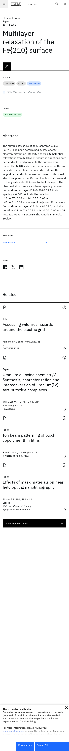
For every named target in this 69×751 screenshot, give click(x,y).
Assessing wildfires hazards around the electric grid (28, 327)
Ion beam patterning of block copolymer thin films (29, 438)
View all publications (16, 523)
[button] (66, 707)
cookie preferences (13, 730)
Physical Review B (12, 18)
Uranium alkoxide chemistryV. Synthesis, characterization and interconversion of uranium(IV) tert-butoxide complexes (31, 382)
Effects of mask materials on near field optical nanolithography (33, 485)
